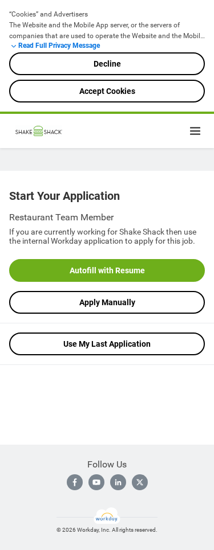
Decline (107, 63)
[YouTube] (96, 482)
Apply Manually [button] (107, 302)
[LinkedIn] (118, 482)
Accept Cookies (107, 91)
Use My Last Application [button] (107, 343)
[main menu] (195, 131)
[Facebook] (75, 482)
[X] (140, 482)
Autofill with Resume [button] (107, 270)
